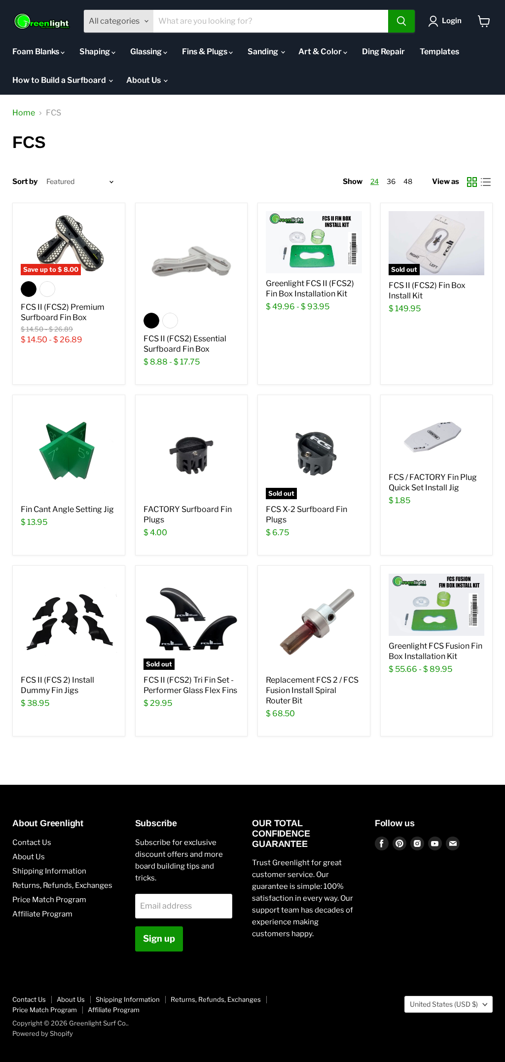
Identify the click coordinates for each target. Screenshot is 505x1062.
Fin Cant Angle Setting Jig (67, 509)
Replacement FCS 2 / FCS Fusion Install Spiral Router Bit (312, 690)
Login (452, 20)
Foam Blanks (36, 51)
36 (391, 181)
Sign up (159, 938)
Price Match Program (49, 899)
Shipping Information (49, 871)
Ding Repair (383, 51)
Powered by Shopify (42, 1033)
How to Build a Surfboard (60, 80)
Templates (439, 51)
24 (374, 181)
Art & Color (320, 51)
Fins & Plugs (205, 51)
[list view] (486, 182)
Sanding (264, 51)
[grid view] (472, 182)
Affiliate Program (42, 914)
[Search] (401, 21)
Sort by (24, 182)
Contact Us (31, 842)
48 (407, 181)
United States (444, 1004)
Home (23, 113)
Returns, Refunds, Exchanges (62, 885)
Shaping (95, 51)
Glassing (146, 51)
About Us (144, 80)
